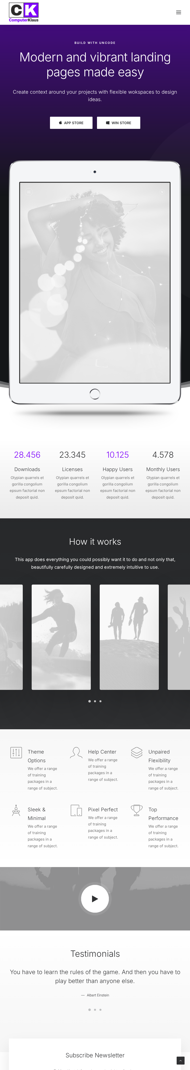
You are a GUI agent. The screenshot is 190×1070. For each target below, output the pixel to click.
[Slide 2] (95, 701)
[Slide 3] (100, 701)
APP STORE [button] (73, 123)
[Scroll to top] (181, 1060)
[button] (178, 12)
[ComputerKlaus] (24, 12)
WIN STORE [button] (121, 123)
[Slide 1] (89, 701)
